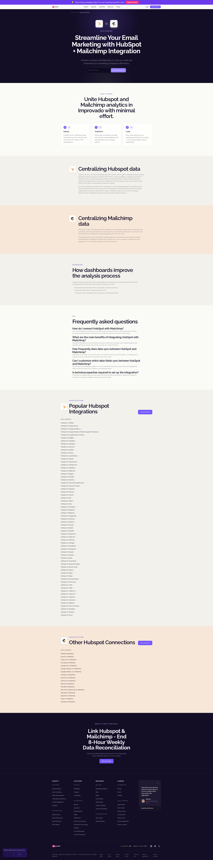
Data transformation (58, 795)
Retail (75, 814)
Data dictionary (100, 821)
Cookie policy (121, 814)
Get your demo (155, 6)
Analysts (76, 792)
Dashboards (99, 802)
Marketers (77, 789)
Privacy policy (121, 811)
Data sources (56, 814)
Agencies (76, 808)
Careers (119, 795)
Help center (99, 818)
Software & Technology (81, 824)
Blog (97, 792)
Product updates (101, 805)
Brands (76, 804)
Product (86, 6)
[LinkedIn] (151, 846)
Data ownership (57, 792)
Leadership (77, 795)
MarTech (76, 828)
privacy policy (21, 850)
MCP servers (55, 824)
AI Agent (54, 805)
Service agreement (123, 821)
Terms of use (121, 818)
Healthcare (77, 818)
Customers (102, 6)
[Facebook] (155, 846)
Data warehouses (57, 818)
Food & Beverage (79, 831)
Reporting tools (56, 821)
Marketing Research (101, 789)
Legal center (121, 804)
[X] (159, 846)
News (97, 795)
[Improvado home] (55, 7)
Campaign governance (59, 799)
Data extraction (56, 789)
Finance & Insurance (80, 821)
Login (147, 6)
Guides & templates (101, 809)
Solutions (93, 6)
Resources (111, 6)
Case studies (99, 799)
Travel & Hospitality (79, 834)
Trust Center (121, 808)
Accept (19, 854)
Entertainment (78, 811)
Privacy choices (122, 824)
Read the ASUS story (147, 808)
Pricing (118, 6)
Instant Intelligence (57, 802)
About (119, 792)
